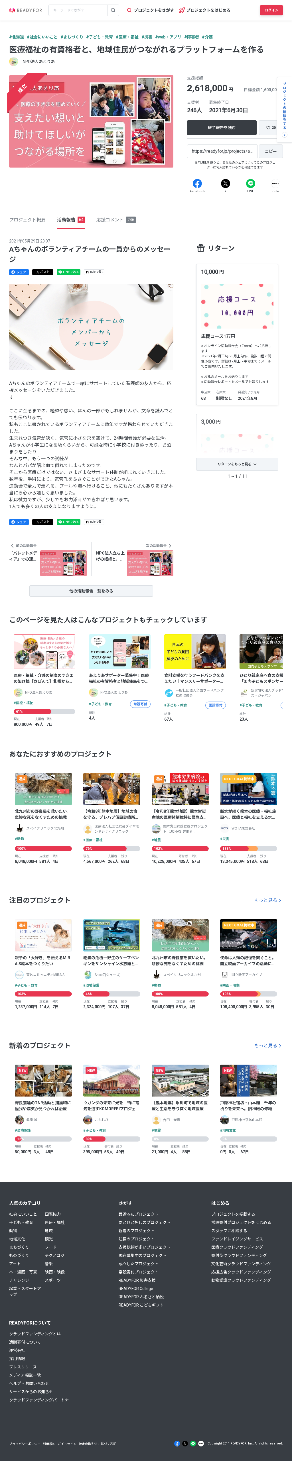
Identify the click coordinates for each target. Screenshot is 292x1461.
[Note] (275, 183)
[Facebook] (197, 183)
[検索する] (113, 10)
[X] (225, 183)
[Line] (250, 183)
